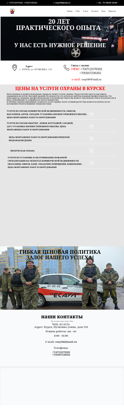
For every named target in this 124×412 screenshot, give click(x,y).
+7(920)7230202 (90, 73)
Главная (69, 11)
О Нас (77, 11)
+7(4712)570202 (91, 69)
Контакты (94, 11)
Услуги (85, 11)
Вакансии (112, 11)
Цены (103, 11)
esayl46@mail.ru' (63, 3)
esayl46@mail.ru (91, 79)
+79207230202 (30, 3)
